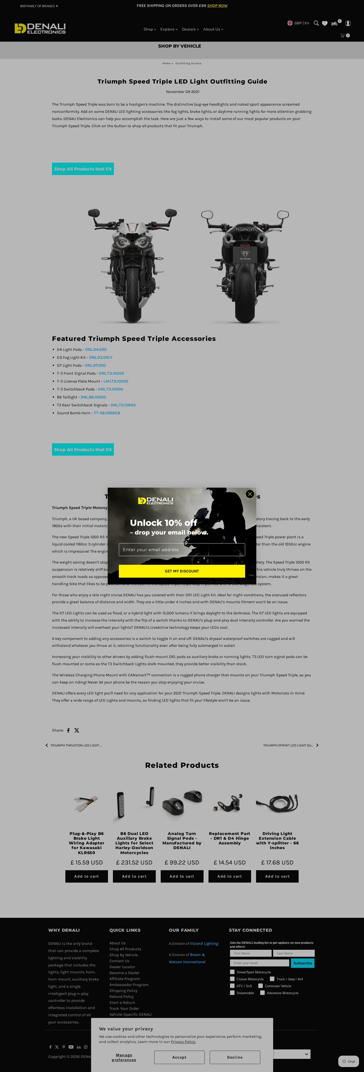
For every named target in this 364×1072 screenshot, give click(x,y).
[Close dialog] (250, 494)
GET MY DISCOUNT (182, 571)
